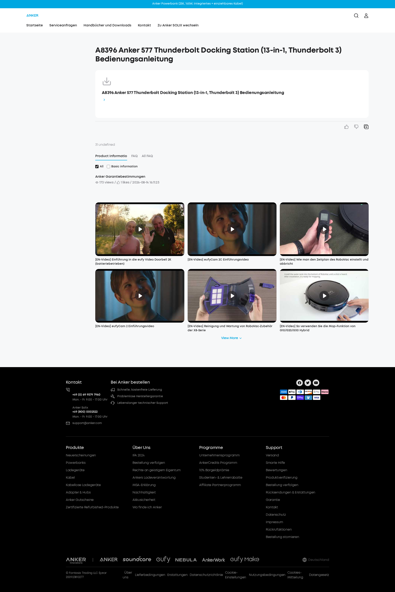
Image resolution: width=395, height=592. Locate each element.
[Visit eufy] (163, 560)
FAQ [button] (134, 156)
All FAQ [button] (147, 156)
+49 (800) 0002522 (85, 412)
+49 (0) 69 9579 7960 (86, 395)
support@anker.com (87, 423)
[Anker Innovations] (76, 560)
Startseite (34, 25)
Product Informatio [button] (111, 156)
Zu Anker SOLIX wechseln (178, 25)
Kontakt (144, 25)
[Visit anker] (109, 560)
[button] (54, 48)
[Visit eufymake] (244, 560)
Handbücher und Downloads (107, 25)
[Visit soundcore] (137, 560)
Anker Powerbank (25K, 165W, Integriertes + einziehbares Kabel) (197, 4)
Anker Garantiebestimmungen (120, 176)
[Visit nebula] (186, 560)
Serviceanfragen (63, 25)
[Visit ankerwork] (213, 560)
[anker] (32, 15)
